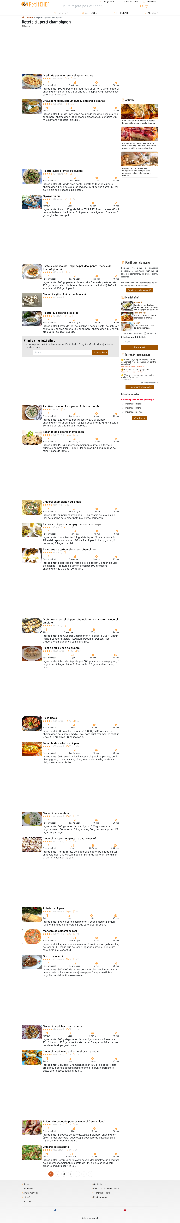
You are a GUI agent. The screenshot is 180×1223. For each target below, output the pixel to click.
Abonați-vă (100, 352)
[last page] (90, 1174)
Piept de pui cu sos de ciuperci (61, 647)
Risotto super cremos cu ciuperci (63, 170)
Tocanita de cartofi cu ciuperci (61, 743)
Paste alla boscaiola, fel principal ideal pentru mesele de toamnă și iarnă (77, 267)
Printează (151, 333)
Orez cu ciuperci (53, 956)
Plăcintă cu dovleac (134, 412)
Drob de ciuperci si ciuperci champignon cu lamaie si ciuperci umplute (80, 621)
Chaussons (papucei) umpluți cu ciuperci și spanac (74, 100)
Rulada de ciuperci (54, 908)
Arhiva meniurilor (134, 333)
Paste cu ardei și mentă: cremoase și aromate (145, 316)
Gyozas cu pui (51, 196)
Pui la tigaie (50, 717)
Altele (151, 13)
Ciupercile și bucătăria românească (64, 294)
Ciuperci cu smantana (56, 813)
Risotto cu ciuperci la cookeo (60, 312)
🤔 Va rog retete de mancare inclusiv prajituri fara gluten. (138, 376)
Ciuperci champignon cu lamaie (62, 501)
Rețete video (29, 1188)
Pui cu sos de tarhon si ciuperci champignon (70, 549)
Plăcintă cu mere (133, 408)
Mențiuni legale (100, 1197)
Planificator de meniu (138, 290)
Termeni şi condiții (101, 1193)
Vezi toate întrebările (148, 383)
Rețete (61, 13)
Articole (90, 13)
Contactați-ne (99, 1184)
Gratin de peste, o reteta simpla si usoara (68, 75)
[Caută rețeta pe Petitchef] (141, 6)
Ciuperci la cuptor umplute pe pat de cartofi (69, 838)
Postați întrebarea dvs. (141, 387)
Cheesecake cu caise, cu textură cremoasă (145, 326)
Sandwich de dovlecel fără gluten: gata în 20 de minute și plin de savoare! (146, 307)
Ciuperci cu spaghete (56, 1146)
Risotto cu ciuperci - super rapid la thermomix (71, 406)
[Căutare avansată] (146, 6)
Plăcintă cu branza (134, 404)
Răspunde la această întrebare (132, 366)
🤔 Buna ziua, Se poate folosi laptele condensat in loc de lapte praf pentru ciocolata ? (138, 362)
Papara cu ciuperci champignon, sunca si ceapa (72, 524)
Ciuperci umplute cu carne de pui (63, 1026)
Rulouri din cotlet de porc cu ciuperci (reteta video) (74, 1121)
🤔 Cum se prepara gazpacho (135, 369)
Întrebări (122, 13)
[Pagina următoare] (84, 1174)
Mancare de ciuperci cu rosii (60, 930)
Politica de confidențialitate (106, 1188)
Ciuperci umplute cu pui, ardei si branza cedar (71, 1051)
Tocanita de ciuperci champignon (63, 431)
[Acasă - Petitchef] (23, 17)
